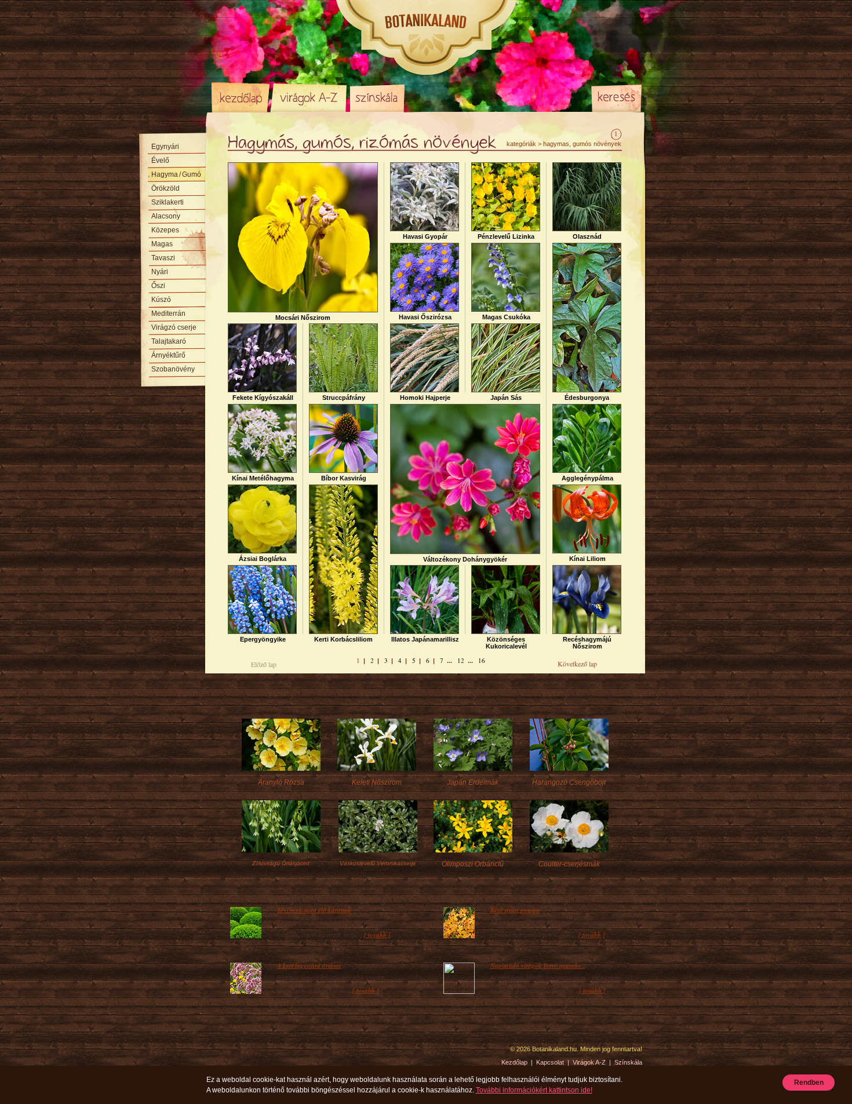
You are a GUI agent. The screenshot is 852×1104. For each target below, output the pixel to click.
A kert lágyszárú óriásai (309, 965)
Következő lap (577, 663)
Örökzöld (165, 188)
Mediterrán (168, 313)
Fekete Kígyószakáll (262, 397)
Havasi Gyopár (425, 236)
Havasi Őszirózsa (425, 317)
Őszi (158, 286)
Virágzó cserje (173, 327)
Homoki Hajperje (425, 397)
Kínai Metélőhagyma (263, 478)
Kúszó (161, 300)
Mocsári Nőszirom (302, 317)
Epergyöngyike (263, 639)
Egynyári (165, 147)
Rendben (809, 1083)
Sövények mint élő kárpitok (314, 909)
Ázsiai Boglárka (262, 558)
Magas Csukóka (506, 317)
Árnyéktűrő (168, 355)
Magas (162, 244)
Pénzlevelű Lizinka (506, 236)
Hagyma (176, 174)
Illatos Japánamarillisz (425, 639)
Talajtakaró (168, 341)
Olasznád (587, 236)
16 (481, 660)
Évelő (160, 160)
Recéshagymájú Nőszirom (587, 643)
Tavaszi (163, 258)
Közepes (165, 230)
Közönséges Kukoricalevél (506, 643)
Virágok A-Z (309, 97)
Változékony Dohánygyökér (465, 559)
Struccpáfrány (343, 397)
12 (460, 660)
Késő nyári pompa (515, 909)
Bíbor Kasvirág (343, 478)
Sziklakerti (167, 202)
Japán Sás (506, 397)
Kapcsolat (550, 1062)
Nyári (159, 272)
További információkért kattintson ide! (534, 1090)
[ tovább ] (377, 934)
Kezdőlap (240, 97)
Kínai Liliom (587, 558)
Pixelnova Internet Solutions (239, 1053)
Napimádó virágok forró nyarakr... (537, 965)
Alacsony (165, 216)
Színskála (377, 97)
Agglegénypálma (587, 478)
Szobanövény (173, 369)
